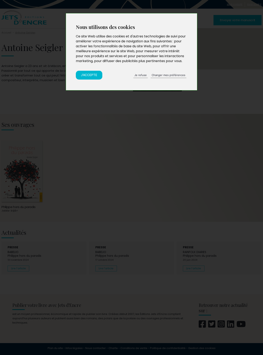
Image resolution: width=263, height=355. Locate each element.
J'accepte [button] (89, 75)
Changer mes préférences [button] (168, 75)
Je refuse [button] (140, 75)
